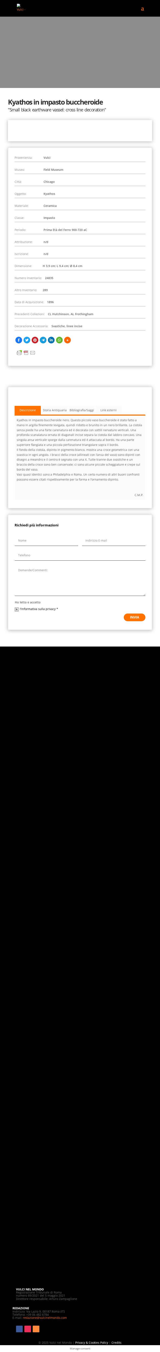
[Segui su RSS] (36, 1329)
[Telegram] (43, 340)
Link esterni (108, 410)
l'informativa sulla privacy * (39, 609)
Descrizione (28, 410)
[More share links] (67, 340)
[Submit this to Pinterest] (35, 340)
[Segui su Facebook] (19, 1329)
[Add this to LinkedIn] (51, 340)
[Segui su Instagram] (27, 1329)
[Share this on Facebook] (18, 340)
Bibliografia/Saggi (82, 410)
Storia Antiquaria (55, 410)
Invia (134, 617)
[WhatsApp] (59, 340)
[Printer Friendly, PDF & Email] (26, 355)
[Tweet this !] (27, 340)
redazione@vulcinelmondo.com (45, 1318)
